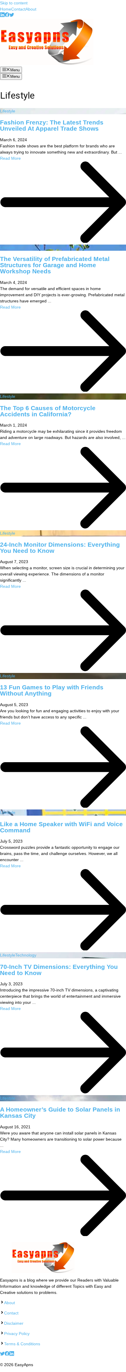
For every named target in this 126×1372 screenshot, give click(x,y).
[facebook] (7, 15)
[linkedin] (2, 15)
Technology (25, 955)
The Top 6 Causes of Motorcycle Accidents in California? (48, 411)
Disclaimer (13, 1323)
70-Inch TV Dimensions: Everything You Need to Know (59, 969)
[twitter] (11, 15)
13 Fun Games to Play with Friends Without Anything (51, 690)
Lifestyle (7, 111)
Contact (18, 9)
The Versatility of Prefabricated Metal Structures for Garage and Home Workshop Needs (55, 265)
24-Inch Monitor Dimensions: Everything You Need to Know (60, 547)
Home (5, 9)
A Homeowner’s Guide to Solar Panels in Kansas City (60, 1112)
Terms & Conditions (22, 1343)
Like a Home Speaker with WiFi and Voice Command (61, 827)
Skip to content (14, 3)
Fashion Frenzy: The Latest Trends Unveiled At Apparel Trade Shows (51, 125)
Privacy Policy (17, 1333)
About (30, 9)
